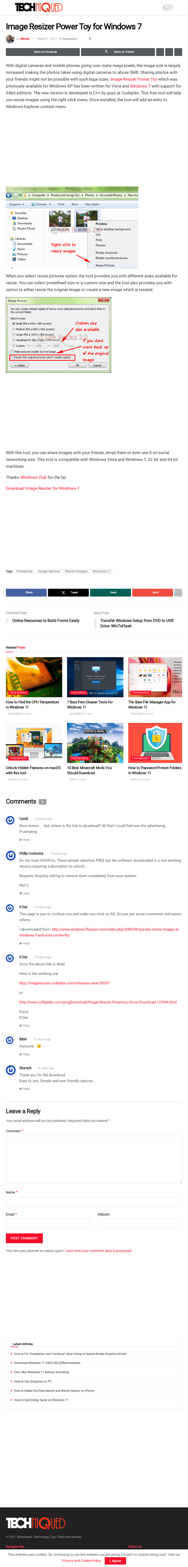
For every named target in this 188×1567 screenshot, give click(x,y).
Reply (26, 839)
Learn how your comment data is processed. (98, 1251)
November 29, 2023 (20, 713)
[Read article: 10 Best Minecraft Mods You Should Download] (95, 743)
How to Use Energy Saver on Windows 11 (41, 1400)
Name (12, 1192)
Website (104, 1214)
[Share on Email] (169, 52)
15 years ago (43, 819)
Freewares (69, 39)
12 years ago (42, 1039)
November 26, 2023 (142, 713)
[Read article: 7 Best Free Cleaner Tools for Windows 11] (95, 677)
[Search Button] (180, 7)
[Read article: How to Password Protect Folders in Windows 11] (156, 743)
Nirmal (24, 39)
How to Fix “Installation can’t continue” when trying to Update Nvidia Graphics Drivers (70, 1354)
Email (11, 1214)
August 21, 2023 (18, 779)
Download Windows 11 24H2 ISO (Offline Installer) (47, 1363)
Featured (78, 692)
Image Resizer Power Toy (133, 79)
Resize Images (76, 571)
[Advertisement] (94, 148)
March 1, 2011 (47, 39)
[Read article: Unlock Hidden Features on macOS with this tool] (34, 743)
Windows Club (33, 477)
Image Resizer (49, 571)
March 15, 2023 (140, 779)
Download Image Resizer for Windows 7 (43, 488)
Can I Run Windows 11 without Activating (41, 1372)
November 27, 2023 (81, 713)
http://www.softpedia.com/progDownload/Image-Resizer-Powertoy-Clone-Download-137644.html (98, 1002)
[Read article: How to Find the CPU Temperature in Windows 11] (34, 677)
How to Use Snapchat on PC (33, 1381)
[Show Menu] (8, 7)
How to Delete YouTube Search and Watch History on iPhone (54, 1391)
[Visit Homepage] (39, 7)
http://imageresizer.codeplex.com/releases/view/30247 (64, 983)
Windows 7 (140, 86)
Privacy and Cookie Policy (81, 1561)
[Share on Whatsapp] (160, 52)
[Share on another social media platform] (178, 52)
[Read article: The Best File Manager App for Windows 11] (156, 677)
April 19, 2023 (77, 779)
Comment (15, 1131)
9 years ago (46, 1068)
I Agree (115, 1561)
